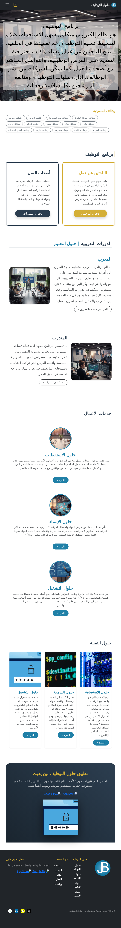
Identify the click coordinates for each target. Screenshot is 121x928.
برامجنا (58, 884)
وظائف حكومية (15, 117)
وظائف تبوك (70, 123)
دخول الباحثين (90, 213)
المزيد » (61, 480)
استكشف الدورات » (53, 382)
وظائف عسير (52, 123)
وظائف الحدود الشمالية (18, 129)
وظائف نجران (61, 129)
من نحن (58, 865)
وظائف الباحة (80, 129)
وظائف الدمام (33, 123)
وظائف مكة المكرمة (58, 117)
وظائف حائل (88, 123)
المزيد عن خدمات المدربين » (93, 309)
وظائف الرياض (36, 117)
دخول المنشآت (33, 213)
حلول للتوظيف (76, 867)
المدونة (58, 870)
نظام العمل (59, 877)
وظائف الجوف (100, 129)
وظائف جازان (42, 129)
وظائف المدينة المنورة (85, 117)
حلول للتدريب (77, 876)
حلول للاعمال (77, 884)
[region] (60, 55)
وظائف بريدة (14, 123)
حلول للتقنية (77, 893)
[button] (64, 99)
